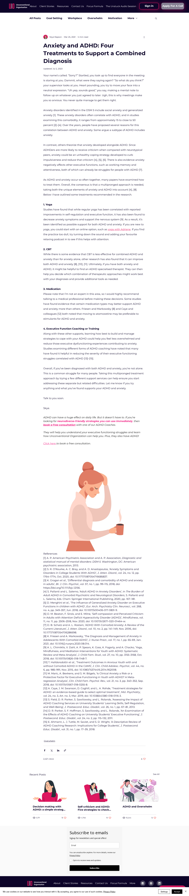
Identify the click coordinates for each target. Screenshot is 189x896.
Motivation (115, 18)
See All (156, 774)
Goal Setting (54, 18)
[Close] (185, 891)
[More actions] (144, 37)
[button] (63, 6)
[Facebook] (143, 883)
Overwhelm (95, 18)
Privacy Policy (109, 891)
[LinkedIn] (159, 883)
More (131, 18)
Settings (164, 891)
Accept (177, 891)
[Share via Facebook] (44, 750)
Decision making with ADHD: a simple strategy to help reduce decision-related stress (49, 808)
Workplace (75, 18)
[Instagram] (151, 883)
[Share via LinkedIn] (58, 750)
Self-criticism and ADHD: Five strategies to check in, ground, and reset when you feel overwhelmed (94, 808)
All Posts (35, 18)
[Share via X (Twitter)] (51, 750)
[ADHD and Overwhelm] (139, 790)
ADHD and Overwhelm (137, 806)
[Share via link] (65, 750)
